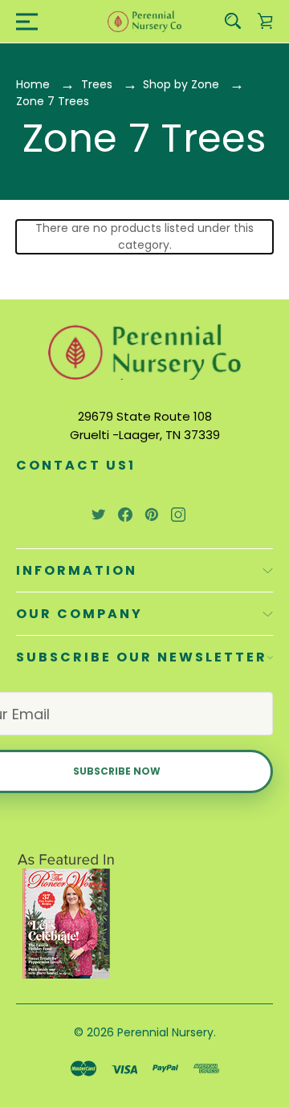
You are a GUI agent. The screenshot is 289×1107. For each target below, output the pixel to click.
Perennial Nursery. (166, 1032)
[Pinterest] (151, 514)
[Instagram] (178, 514)
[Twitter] (99, 514)
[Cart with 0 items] (265, 21)
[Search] (233, 21)
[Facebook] (125, 514)
